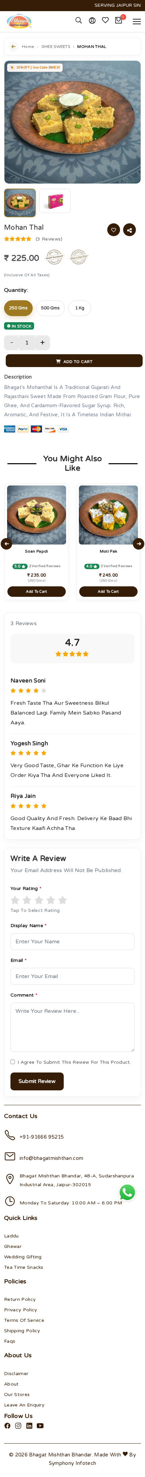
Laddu (11, 1236)
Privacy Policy (20, 1310)
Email (18, 960)
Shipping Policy (22, 1331)
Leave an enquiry (24, 1405)
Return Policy (20, 1299)
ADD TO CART (77, 361)
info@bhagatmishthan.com (51, 1158)
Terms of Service (24, 1320)
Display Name (28, 925)
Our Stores (17, 1394)
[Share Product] (129, 229)
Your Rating (25, 888)
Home (28, 46)
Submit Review (37, 1081)
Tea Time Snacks (24, 1267)
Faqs (9, 1341)
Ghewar (13, 1246)
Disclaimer (16, 1373)
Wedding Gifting (23, 1257)
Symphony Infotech (72, 1463)
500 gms (50, 308)
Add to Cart (36, 591)
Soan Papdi (36, 551)
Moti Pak (108, 551)
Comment (23, 995)
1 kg (79, 308)
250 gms (18, 308)
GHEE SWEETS (55, 46)
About (11, 1384)
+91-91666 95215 (42, 1137)
